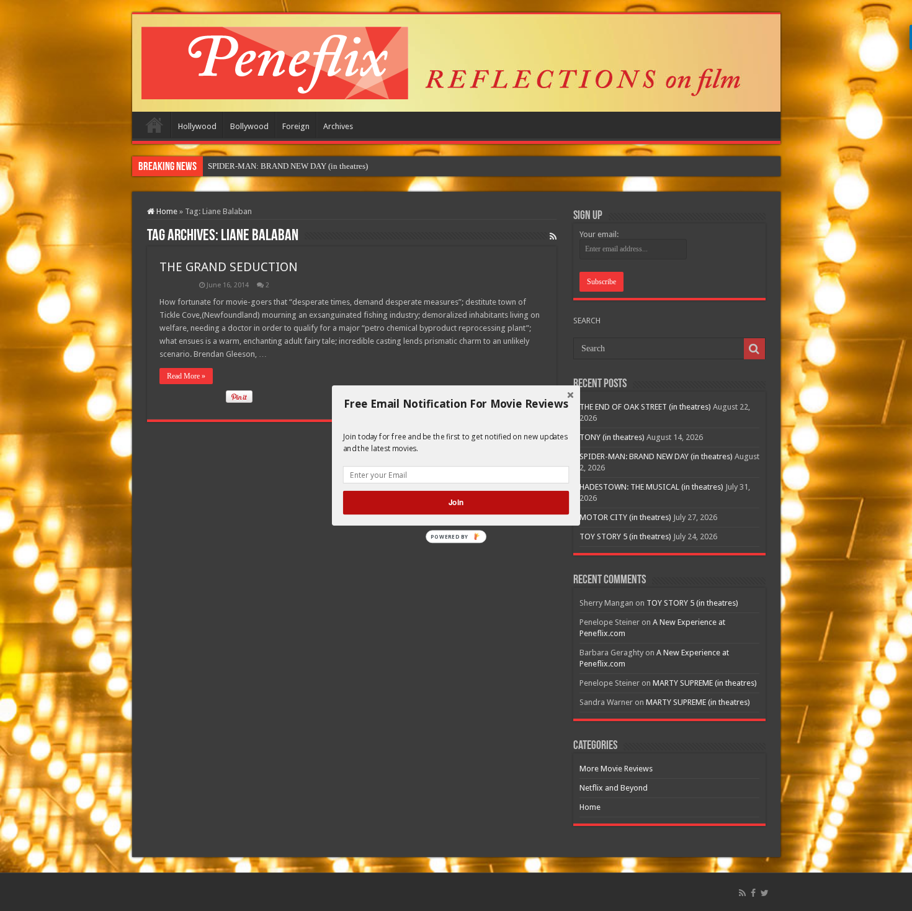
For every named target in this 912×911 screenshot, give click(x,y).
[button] (456, 404)
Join (456, 502)
